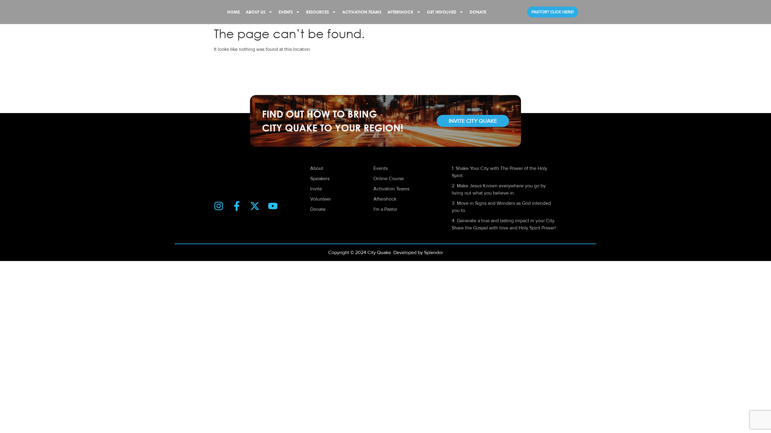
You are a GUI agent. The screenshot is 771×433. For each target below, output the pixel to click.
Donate (478, 11)
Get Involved (441, 11)
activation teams (361, 11)
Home (233, 11)
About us (255, 11)
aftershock (400, 11)
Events (286, 11)
